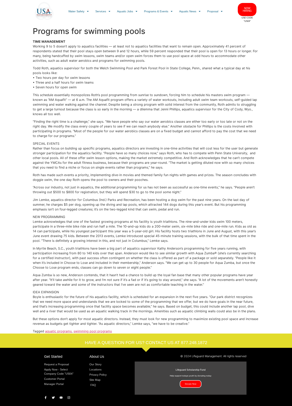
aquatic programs (58, 331)
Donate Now (190, 384)
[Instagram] (68, 397)
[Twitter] (53, 397)
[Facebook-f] (45, 397)
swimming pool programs (92, 331)
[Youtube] (61, 397)
